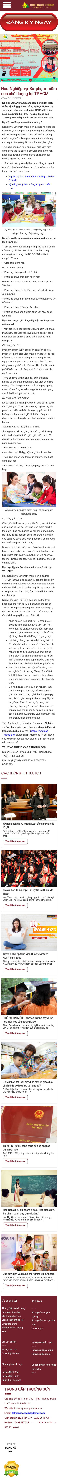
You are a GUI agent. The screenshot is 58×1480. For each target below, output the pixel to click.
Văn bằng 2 (37, 1328)
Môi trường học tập (11, 1316)
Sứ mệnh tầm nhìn (11, 1312)
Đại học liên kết (9, 1349)
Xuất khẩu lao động (11, 1380)
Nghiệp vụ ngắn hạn (42, 1342)
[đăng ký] (29, 32)
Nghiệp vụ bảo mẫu (41, 1354)
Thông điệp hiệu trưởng (13, 1308)
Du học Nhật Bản (10, 1372)
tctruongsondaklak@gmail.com (28, 1413)
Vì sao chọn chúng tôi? (13, 1320)
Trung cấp (37, 1301)
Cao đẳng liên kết (10, 1353)
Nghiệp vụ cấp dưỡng (42, 1350)
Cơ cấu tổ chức (9, 1324)
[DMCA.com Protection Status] (11, 1476)
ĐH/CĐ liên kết (9, 1341)
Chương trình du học (12, 1364)
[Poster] (29, 81)
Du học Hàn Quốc (10, 1376)
